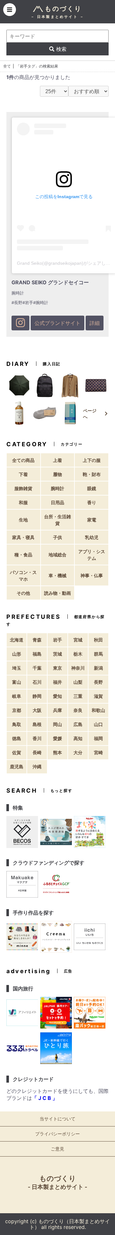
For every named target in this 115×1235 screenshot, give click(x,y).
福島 (37, 654)
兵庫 (57, 710)
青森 (37, 639)
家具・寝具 (23, 537)
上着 (57, 460)
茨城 (57, 654)
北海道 (16, 639)
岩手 (57, 639)
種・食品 (23, 554)
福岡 (98, 738)
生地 (23, 519)
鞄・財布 (92, 474)
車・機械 (57, 575)
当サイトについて (57, 1118)
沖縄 (37, 766)
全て (7, 66)
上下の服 (92, 460)
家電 (91, 519)
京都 (16, 710)
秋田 (98, 639)
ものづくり (57, 1182)
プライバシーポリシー (57, 1133)
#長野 (17, 302)
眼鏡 (91, 488)
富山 (16, 682)
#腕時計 (40, 302)
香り (91, 502)
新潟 (98, 668)
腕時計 (57, 488)
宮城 (77, 639)
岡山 (57, 724)
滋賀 (98, 696)
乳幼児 (91, 537)
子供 (57, 537)
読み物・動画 (57, 593)
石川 (37, 682)
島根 (37, 724)
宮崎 (98, 752)
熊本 (57, 752)
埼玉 (16, 668)
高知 (77, 738)
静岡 (37, 696)
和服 (23, 502)
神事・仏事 (91, 575)
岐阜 (16, 696)
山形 (16, 654)
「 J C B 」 (44, 1098)
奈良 (77, 710)
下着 (23, 474)
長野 (98, 682)
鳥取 (16, 724)
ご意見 (57, 1148)
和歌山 (98, 710)
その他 (23, 593)
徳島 (16, 738)
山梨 (77, 682)
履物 (57, 474)
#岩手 (27, 302)
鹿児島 (16, 766)
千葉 (37, 668)
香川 (37, 738)
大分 (77, 752)
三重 (77, 696)
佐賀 (16, 752)
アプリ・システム (91, 555)
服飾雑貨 (23, 488)
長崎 (37, 752)
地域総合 (57, 554)
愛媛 (57, 738)
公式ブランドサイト (57, 323)
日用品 (57, 502)
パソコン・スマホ (23, 575)
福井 (57, 682)
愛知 (57, 696)
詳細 (94, 323)
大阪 (37, 710)
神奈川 (78, 668)
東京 (57, 668)
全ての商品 (23, 460)
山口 (98, 724)
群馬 (98, 654)
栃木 (77, 654)
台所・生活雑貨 (57, 520)
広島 (77, 724)
